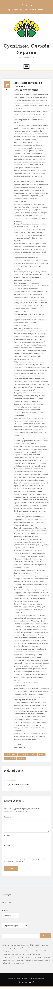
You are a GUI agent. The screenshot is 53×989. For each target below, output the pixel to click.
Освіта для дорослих (14, 957)
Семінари (27, 960)
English (15, 10)
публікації (31, 754)
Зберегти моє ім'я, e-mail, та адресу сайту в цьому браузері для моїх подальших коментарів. (25, 863)
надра (28, 963)
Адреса (41, 10)
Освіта (4, 957)
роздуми (13, 966)
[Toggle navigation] (26, 66)
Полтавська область (10, 960)
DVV (9, 948)
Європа (13, 948)
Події (29, 957)
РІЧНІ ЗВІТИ (6, 905)
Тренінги (4, 963)
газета (21, 754)
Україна (21, 758)
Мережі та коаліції (20, 954)
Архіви (5, 913)
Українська (29, 10)
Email (7, 849)
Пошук (45, 939)
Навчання (31, 954)
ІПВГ (32, 948)
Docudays (4, 948)
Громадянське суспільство (18, 951)
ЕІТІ (29, 951)
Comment (8, 820)
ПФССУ (24, 957)
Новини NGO (41, 954)
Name (7, 839)
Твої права (10, 758)
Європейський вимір (23, 948)
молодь (23, 963)
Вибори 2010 (38, 948)
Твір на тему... (46, 960)
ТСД (32, 960)
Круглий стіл (36, 951)
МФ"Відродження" (7, 954)
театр (23, 966)
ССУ (21, 960)
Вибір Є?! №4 (5, 951)
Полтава (36, 957)
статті (41, 754)
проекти (47, 963)
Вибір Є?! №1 (45, 948)
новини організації (38, 963)
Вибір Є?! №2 (11, 754)
